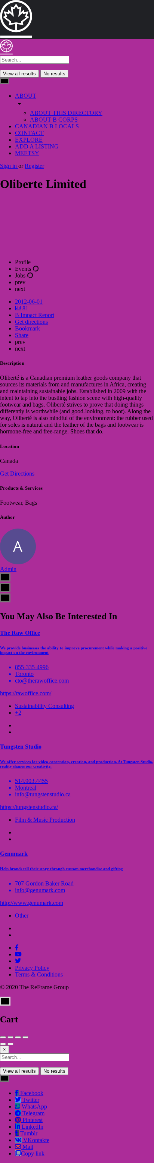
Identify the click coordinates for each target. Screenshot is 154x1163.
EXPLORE (29, 140)
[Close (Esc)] (3, 1037)
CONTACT (29, 133)
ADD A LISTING (37, 146)
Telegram (32, 1113)
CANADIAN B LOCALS (47, 126)
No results (54, 73)
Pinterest (32, 1120)
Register (34, 166)
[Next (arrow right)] (10, 1044)
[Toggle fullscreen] (18, 1037)
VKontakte (35, 1140)
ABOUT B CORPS (54, 119)
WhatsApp (33, 1106)
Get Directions (17, 473)
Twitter (30, 1100)
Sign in (9, 166)
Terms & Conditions (39, 974)
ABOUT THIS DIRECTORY (66, 113)
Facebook (31, 1093)
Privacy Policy (32, 968)
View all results (19, 73)
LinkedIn (31, 1126)
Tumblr (28, 1133)
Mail (27, 1147)
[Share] (10, 1037)
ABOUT (25, 96)
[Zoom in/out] (25, 1037)
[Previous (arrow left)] (3, 1044)
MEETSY (27, 153)
